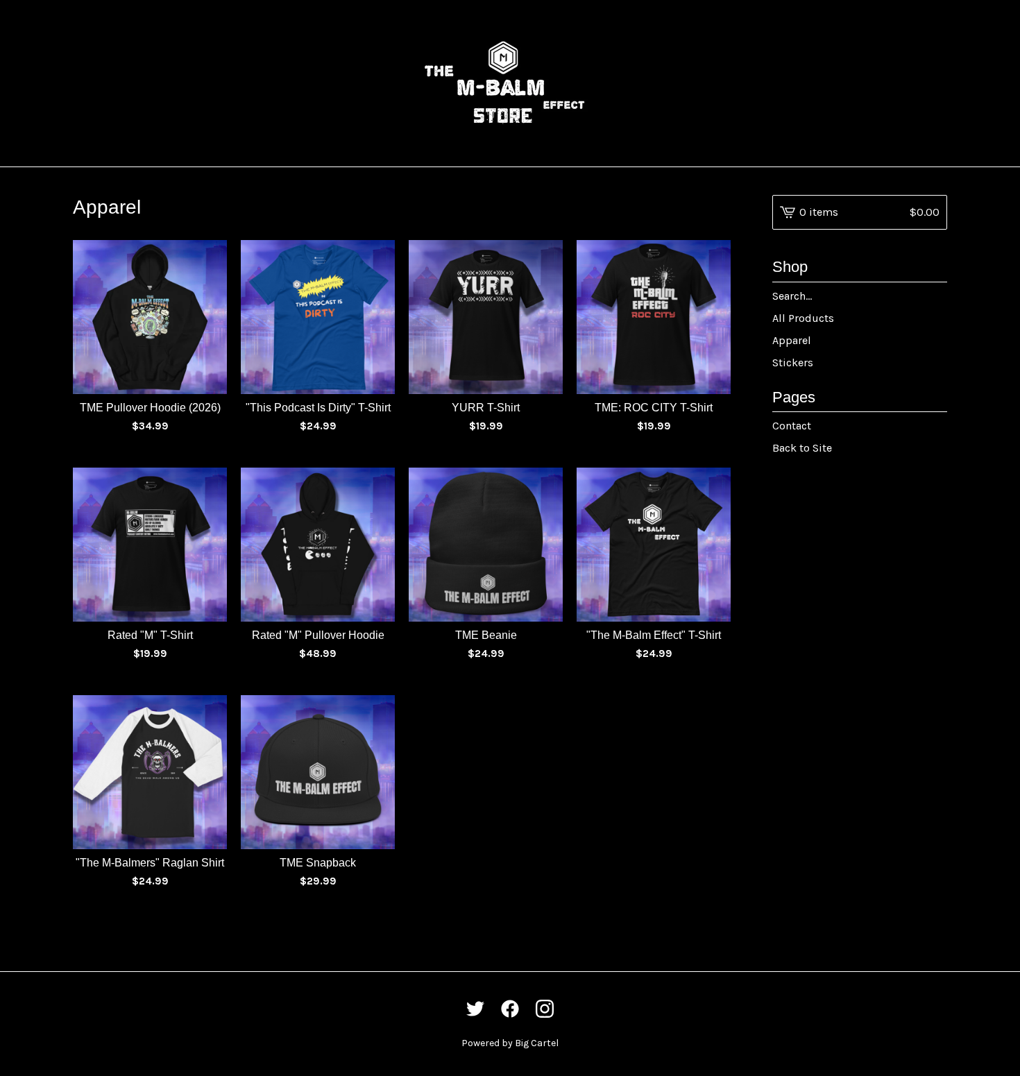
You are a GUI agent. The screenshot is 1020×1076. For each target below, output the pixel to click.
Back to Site (802, 447)
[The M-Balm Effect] (510, 83)
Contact (791, 425)
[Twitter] (475, 1009)
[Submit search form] (937, 296)
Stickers (792, 362)
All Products (803, 318)
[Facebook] (510, 1009)
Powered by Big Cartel (510, 1043)
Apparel (791, 340)
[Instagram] (545, 1009)
